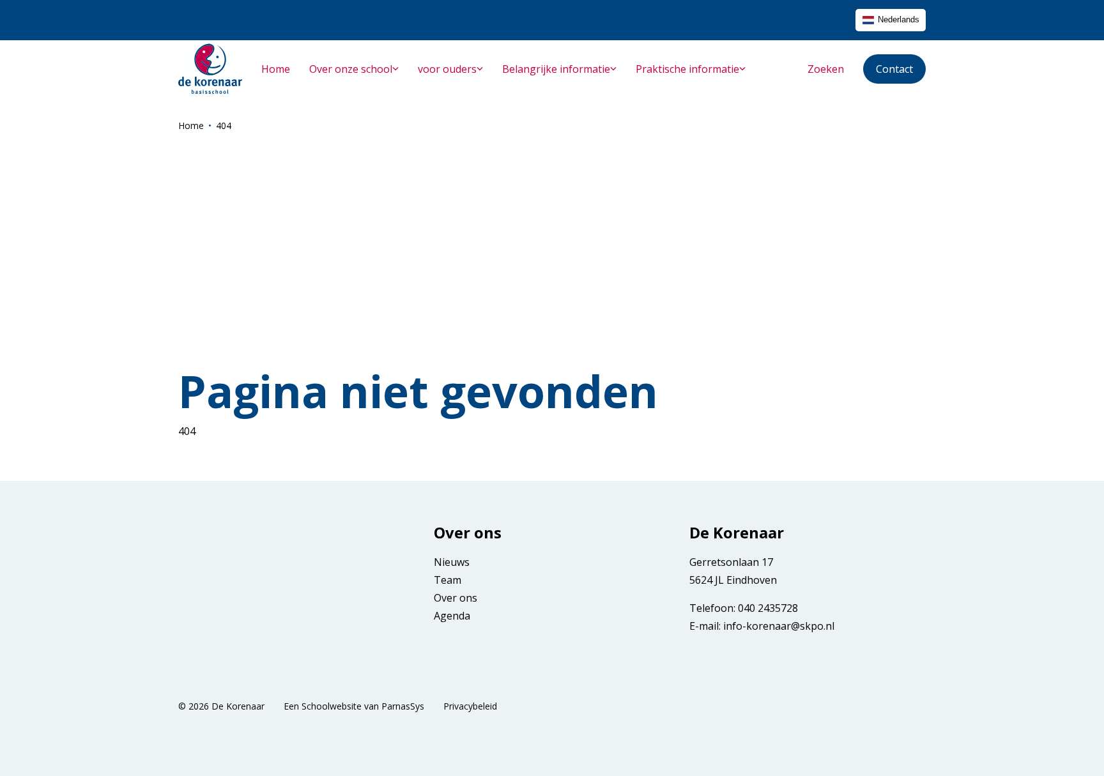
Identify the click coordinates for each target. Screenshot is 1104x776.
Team (447, 580)
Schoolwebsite (332, 706)
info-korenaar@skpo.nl (778, 626)
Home (191, 125)
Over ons (455, 598)
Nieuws (452, 562)
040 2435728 (768, 608)
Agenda (452, 616)
